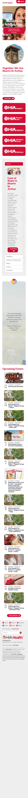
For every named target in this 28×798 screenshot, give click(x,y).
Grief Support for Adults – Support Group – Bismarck (16, 464)
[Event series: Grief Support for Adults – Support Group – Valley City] (20, 422)
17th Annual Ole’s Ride (15, 386)
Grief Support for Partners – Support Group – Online (14, 550)
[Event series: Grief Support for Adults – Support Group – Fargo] (19, 507)
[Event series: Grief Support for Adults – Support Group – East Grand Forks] (19, 527)
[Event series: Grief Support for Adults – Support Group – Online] (20, 402)
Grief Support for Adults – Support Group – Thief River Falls (16, 608)
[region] (14, 210)
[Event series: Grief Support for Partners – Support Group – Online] (20, 546)
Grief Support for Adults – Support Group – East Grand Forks (16, 530)
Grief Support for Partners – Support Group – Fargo (14, 569)
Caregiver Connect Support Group (14, 589)
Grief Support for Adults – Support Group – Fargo (16, 510)
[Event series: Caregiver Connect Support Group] (19, 586)
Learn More (7, 98)
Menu (22, 1)
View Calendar (13, 615)
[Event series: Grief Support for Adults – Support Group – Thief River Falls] (19, 605)
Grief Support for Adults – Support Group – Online (16, 406)
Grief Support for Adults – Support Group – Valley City (16, 426)
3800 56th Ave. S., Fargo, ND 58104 (12, 642)
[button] (13, 39)
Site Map (16, 645)
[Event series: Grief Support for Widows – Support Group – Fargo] (19, 566)
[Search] (21, 633)
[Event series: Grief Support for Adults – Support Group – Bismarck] (20, 461)
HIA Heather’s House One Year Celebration (15, 445)
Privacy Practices (7, 645)
